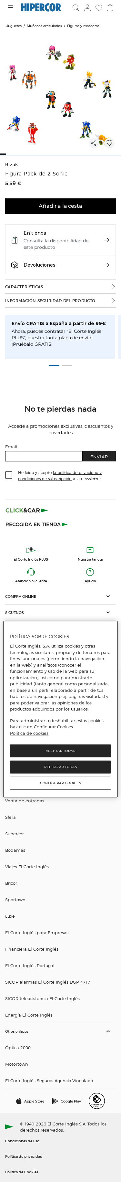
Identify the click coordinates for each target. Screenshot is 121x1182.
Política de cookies (29, 733)
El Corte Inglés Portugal (30, 965)
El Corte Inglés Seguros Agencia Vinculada (49, 1080)
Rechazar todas (60, 767)
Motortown (16, 1064)
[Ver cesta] (109, 8)
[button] (60, 596)
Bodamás (15, 850)
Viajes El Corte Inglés (27, 866)
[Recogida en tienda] (36, 524)
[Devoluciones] (106, 265)
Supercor (14, 833)
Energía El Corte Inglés (29, 1015)
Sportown (15, 899)
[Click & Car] (26, 510)
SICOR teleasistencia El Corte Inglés (42, 998)
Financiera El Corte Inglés (31, 949)
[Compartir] (94, 143)
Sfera (10, 817)
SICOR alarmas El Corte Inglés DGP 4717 (47, 982)
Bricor (11, 883)
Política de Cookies (21, 1171)
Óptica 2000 (18, 1047)
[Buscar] (76, 8)
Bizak (11, 164)
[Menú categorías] (11, 7)
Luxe (10, 916)
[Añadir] (109, 143)
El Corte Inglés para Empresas (36, 932)
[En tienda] (106, 240)
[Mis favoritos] (98, 8)
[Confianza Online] (97, 1101)
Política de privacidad (24, 1156)
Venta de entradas (24, 800)
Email (11, 446)
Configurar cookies (60, 783)
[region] (60, 709)
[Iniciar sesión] (87, 8)
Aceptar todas (61, 751)
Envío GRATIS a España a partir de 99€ (59, 323)
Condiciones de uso (22, 1140)
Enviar (99, 456)
